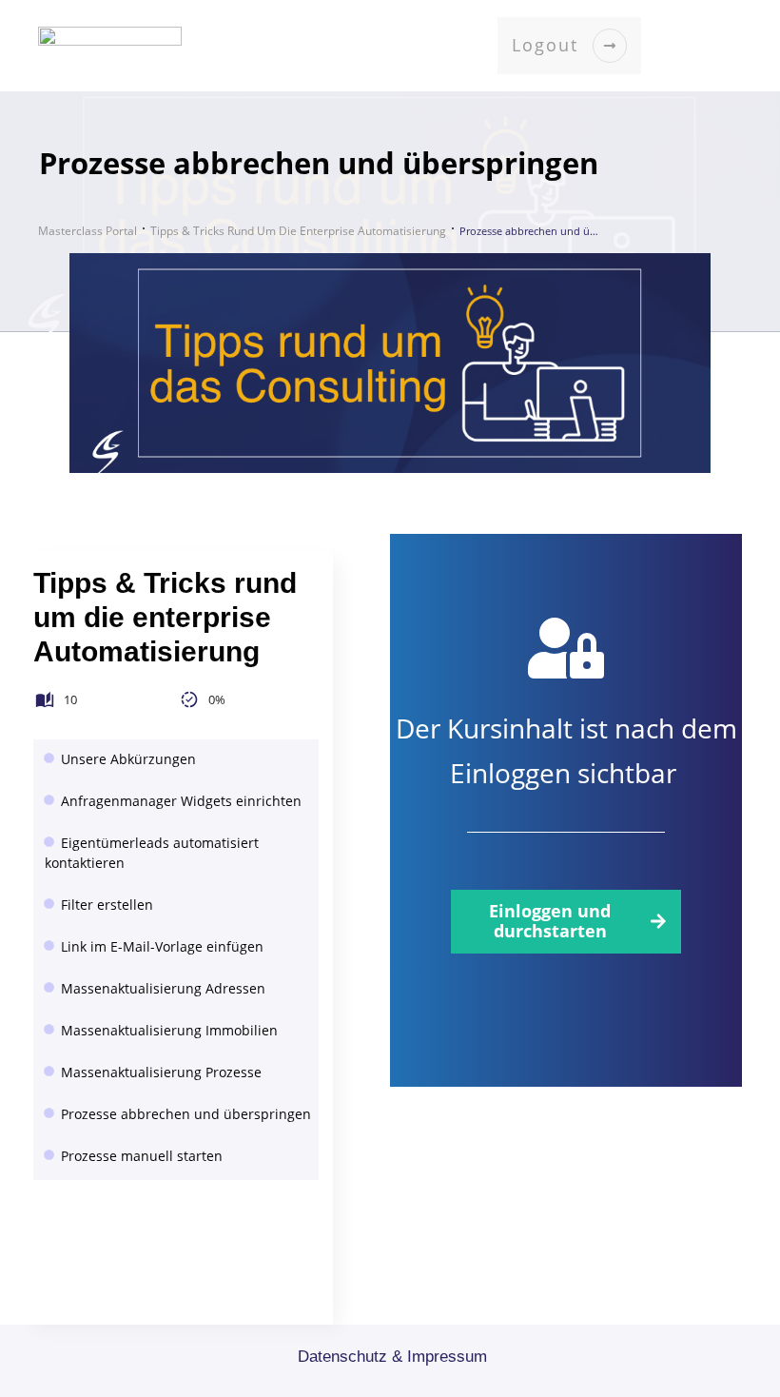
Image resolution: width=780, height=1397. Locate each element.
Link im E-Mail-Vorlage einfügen (162, 946)
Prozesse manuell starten (142, 1156)
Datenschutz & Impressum (392, 1357)
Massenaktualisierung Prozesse (161, 1072)
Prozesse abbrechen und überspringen (186, 1114)
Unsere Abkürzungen (128, 759)
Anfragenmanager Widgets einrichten (181, 801)
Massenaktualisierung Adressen (163, 988)
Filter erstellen (107, 904)
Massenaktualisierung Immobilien (169, 1030)
